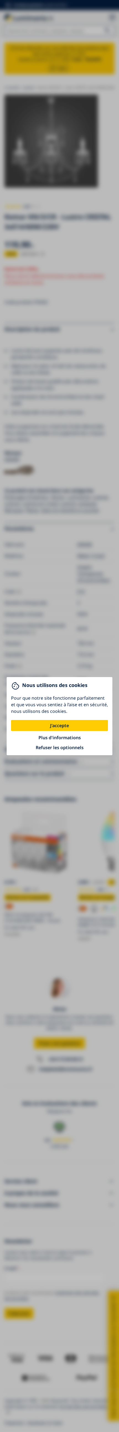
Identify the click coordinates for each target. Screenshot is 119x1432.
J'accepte (59, 725)
